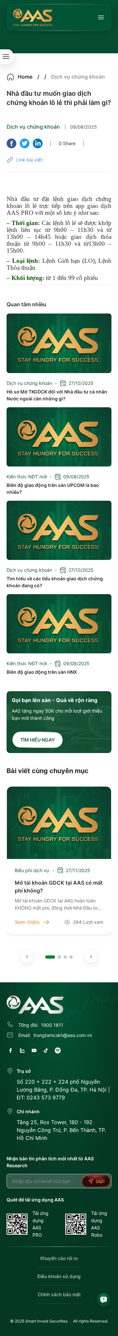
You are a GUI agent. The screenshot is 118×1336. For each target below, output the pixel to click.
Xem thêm (27, 922)
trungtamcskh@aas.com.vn (62, 1035)
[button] (27, 957)
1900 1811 (52, 1025)
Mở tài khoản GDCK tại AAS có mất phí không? (59, 886)
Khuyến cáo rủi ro (59, 1258)
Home (25, 76)
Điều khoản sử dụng (59, 1276)
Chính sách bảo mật (59, 1294)
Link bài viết (29, 160)
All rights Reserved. (90, 1321)
